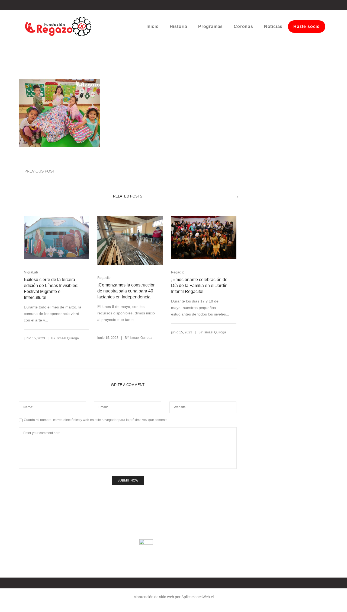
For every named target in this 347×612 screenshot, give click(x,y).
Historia (178, 26)
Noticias (273, 26)
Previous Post (39, 171)
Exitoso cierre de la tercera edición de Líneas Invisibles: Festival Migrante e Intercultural (51, 288)
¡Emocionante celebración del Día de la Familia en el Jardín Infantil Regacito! (200, 285)
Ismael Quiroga (67, 338)
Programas (210, 26)
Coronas (243, 26)
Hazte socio (306, 26)
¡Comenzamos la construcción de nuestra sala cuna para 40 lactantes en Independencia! (126, 291)
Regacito (104, 278)
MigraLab (31, 272)
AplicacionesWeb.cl (197, 597)
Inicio (152, 26)
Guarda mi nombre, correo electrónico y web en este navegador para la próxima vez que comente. (96, 420)
